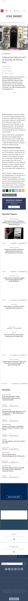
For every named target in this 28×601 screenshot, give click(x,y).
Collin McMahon (12, 327)
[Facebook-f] (6, 569)
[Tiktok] (22, 569)
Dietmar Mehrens (5, 447)
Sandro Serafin (4, 383)
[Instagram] (15, 569)
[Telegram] (19, 569)
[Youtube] (12, 569)
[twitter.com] (9, 569)
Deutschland (5, 66)
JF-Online (4, 243)
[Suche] (24, 564)
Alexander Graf (5, 460)
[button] (6, 11)
